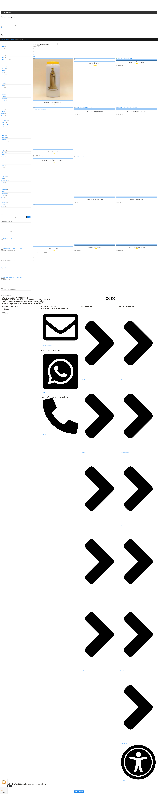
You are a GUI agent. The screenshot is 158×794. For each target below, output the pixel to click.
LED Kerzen (4, 135)
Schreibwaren (4, 193)
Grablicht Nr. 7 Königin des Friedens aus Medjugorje (52, 160)
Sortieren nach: (36, 44)
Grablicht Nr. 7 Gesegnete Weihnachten (95, 111)
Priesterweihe (4, 176)
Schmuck (2, 182)
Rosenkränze (3, 161)
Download (3, 78)
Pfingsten (2, 156)
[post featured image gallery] (53, 79)
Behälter (2, 48)
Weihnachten (3, 199)
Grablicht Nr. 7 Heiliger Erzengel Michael (95, 199)
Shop (7, 36)
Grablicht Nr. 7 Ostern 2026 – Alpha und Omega (136, 111)
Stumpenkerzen (4, 141)
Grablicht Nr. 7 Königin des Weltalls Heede (52, 102)
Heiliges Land (4, 89)
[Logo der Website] (3, 8)
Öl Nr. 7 (3, 126)
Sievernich (3, 100)
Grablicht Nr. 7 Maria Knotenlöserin (95, 247)
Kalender (2, 113)
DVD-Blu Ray (4, 152)
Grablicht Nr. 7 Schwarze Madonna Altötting (136, 247)
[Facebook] (107, 298)
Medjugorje (4, 96)
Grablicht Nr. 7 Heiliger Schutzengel (136, 62)
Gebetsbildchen (4, 189)
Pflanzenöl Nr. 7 (5, 128)
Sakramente (3, 163)
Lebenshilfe (4, 68)
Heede (3, 87)
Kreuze (2, 145)
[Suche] (15, 26)
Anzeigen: (35, 46)
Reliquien (2, 158)
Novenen (3, 191)
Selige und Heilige (5, 76)
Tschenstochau (4, 102)
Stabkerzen (4, 139)
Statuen (2, 197)
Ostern (2, 154)
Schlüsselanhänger (4, 180)
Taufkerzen (4, 143)
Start (3, 36)
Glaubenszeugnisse (5, 59)
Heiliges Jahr (3, 111)
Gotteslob (3, 61)
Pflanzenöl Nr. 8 (5, 131)
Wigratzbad (4, 105)
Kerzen (2, 115)
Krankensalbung (4, 174)
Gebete (3, 57)
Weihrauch (3, 206)
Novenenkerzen (4, 137)
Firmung (3, 172)
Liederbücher (4, 70)
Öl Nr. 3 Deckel (5, 124)
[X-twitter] (113, 298)
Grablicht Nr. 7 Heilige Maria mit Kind (136, 199)
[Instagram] (110, 298)
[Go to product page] (16, 225)
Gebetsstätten (3, 81)
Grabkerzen (4, 117)
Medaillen (3, 184)
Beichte (3, 165)
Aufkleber (3, 46)
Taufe (3, 178)
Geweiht (2, 109)
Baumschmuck (4, 202)
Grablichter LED (5, 120)
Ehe (2, 167)
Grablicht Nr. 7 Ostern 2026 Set (53, 248)
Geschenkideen (4, 107)
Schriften (3, 195)
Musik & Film (3, 148)
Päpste (3, 72)
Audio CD (3, 150)
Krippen (3, 204)
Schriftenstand (26, 36)
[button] (33, 56)
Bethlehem (3, 50)
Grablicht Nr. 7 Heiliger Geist (94, 63)
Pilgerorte (3, 74)
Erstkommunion (4, 169)
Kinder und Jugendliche (6, 66)
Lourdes (3, 94)
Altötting (3, 83)
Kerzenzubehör (4, 133)
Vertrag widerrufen (79, 791)
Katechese (3, 63)
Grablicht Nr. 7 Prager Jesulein (53, 151)
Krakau (3, 92)
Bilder (2, 53)
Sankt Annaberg (4, 98)
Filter (29, 217)
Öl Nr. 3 (3, 122)
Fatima (3, 85)
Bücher (2, 55)
